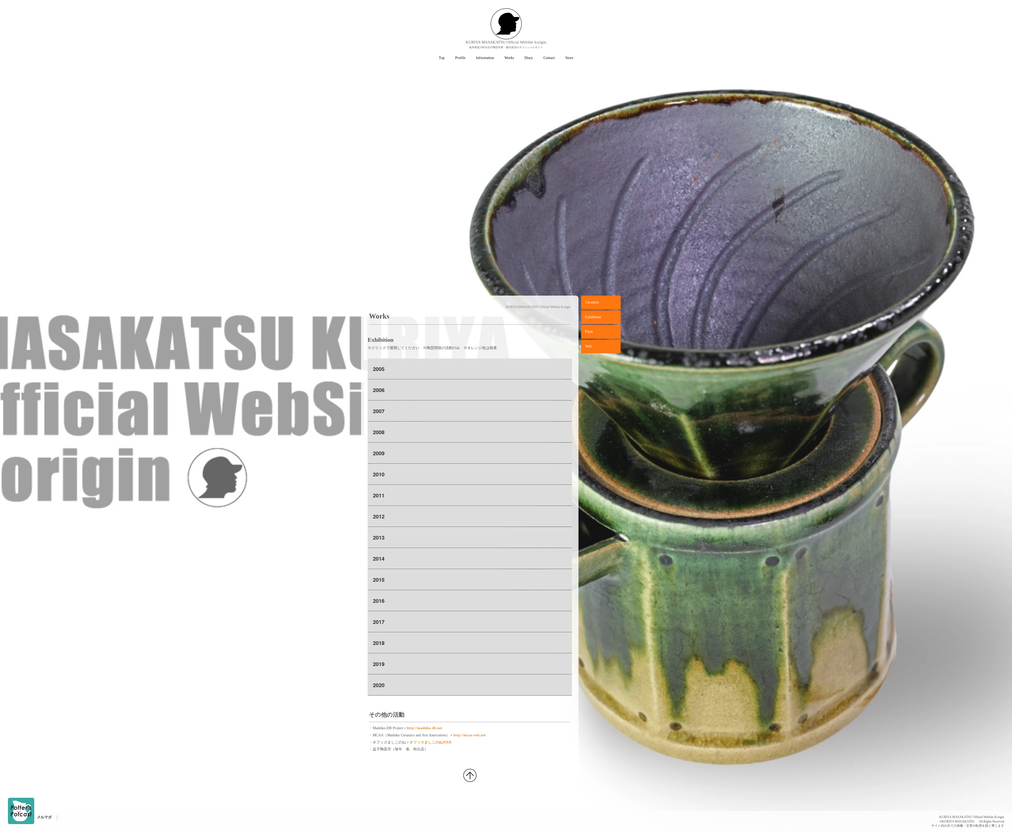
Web (588, 346)
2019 (379, 664)
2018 (379, 643)
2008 (379, 432)
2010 (379, 474)
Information (485, 58)
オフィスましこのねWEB (430, 742)
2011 (379, 495)
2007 (379, 411)
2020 (379, 685)
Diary (528, 58)
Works (509, 58)
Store (569, 58)
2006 (379, 390)
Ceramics (592, 302)
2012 (379, 516)
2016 (379, 600)
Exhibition (593, 317)
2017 (379, 621)
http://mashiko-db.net (424, 728)
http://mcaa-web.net (469, 735)
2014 (379, 558)
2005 (379, 369)
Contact (549, 58)
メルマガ (44, 817)
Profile (460, 58)
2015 (379, 579)
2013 (379, 537)
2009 (379, 453)
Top (442, 58)
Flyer (589, 332)
